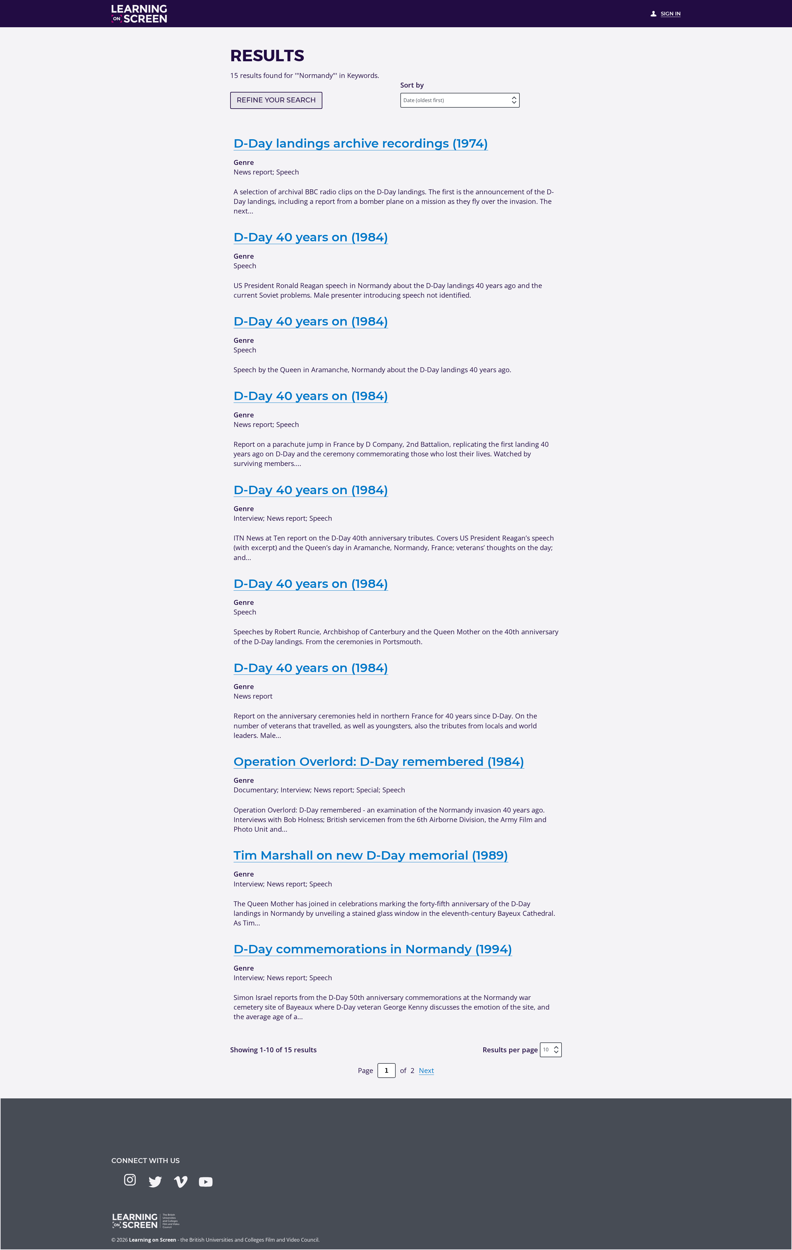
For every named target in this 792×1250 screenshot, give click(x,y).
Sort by (412, 84)
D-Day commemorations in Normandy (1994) (373, 949)
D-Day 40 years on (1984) (311, 237)
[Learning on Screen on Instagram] (130, 1180)
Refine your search (276, 100)
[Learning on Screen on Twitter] (155, 1182)
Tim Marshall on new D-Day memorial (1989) (371, 855)
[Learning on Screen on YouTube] (206, 1182)
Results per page (510, 1049)
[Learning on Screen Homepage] (139, 13)
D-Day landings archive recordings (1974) (361, 143)
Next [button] (426, 1070)
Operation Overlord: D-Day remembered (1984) (379, 761)
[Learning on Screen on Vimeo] (180, 1182)
